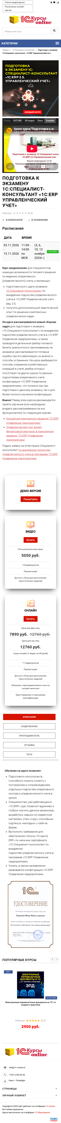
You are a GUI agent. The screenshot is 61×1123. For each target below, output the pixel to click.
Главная (6, 50)
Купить (30, 539)
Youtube (50, 120)
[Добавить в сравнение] (35, 973)
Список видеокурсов (15, 2)
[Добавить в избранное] (22, 973)
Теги (29, 754)
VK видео (30, 120)
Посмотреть (30, 499)
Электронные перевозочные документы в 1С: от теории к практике (30, 1003)
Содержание (29, 726)
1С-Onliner (51, 1106)
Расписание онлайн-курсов (14, 8)
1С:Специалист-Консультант (24, 290)
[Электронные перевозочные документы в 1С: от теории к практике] (30, 985)
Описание (29, 717)
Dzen (40, 120)
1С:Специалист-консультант (24, 50)
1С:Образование (42, 1112)
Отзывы (29, 745)
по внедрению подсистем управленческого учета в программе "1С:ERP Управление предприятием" (30, 454)
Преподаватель (29, 735)
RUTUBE (17, 120)
